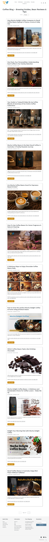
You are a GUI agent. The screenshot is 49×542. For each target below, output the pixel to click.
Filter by (21, 14)
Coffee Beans (5, 523)
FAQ (15, 523)
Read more (10, 55)
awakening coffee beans (14, 92)
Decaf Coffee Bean (20, 501)
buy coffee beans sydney (22, 297)
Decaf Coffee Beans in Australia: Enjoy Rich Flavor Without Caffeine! (22, 471)
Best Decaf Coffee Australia (14, 175)
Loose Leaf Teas (5, 524)
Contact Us (4, 527)
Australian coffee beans (14, 134)
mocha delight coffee (34, 52)
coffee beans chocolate (27, 379)
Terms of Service (17, 528)
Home (4, 521)
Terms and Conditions (17, 525)
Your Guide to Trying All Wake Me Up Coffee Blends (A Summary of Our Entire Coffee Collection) (22, 103)
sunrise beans (16, 135)
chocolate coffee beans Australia (31, 297)
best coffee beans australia (14, 297)
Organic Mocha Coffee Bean (21, 421)
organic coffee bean (10, 135)
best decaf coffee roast (13, 501)
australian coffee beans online (14, 255)
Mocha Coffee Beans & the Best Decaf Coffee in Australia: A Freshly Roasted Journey (24, 146)
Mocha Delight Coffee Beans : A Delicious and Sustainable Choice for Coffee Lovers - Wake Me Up (24, 390)
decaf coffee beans (13, 52)
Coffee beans (22, 379)
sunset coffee (20, 135)
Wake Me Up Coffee (43, 539)
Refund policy (16, 530)
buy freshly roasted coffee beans (33, 255)
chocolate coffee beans (13, 215)
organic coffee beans (36, 92)
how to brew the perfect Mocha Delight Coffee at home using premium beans (23, 308)
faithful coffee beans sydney (22, 92)
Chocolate (4, 525)
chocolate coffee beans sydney (15, 379)
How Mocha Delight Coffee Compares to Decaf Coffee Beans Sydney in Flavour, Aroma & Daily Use (23, 22)
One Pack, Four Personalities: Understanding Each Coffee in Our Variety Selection (23, 63)
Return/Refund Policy (17, 527)
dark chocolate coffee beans (22, 215)
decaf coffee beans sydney (20, 52)
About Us (15, 521)
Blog (15, 524)
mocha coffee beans (28, 52)
